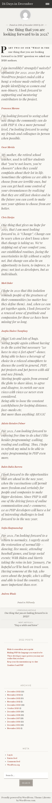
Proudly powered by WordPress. (17, 797)
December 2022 (14, 692)
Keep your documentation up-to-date (22, 662)
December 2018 (13, 715)
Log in (10, 755)
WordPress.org (13, 765)
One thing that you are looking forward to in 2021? (26, 613)
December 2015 (13, 725)
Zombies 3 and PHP (15, 665)
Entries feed (12, 758)
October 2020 (13, 708)
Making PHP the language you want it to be (25, 653)
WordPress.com (27, 800)
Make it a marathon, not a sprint (20, 649)
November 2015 (13, 728)
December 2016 (13, 722)
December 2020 (14, 705)
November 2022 (14, 695)
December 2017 (13, 718)
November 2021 (13, 702)
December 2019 (13, 712)
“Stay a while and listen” (26, 624)
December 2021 (13, 698)
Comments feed (13, 762)
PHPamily (30, 602)
